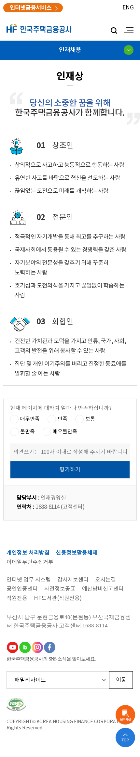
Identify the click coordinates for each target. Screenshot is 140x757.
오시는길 (105, 580)
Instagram (37, 647)
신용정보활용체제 (77, 553)
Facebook (49, 647)
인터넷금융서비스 (30, 7)
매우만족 (30, 419)
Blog (25, 647)
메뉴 (126, 30)
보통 (90, 419)
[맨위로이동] (125, 737)
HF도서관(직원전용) (58, 599)
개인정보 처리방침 (28, 553)
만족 (62, 419)
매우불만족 (65, 431)
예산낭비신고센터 (103, 589)
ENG (128, 8)
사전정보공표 (60, 589)
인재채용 (70, 50)
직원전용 (17, 599)
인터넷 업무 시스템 (29, 580)
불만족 (27, 431)
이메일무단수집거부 (30, 562)
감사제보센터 (73, 580)
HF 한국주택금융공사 (39, 28)
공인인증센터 (22, 589)
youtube (12, 647)
